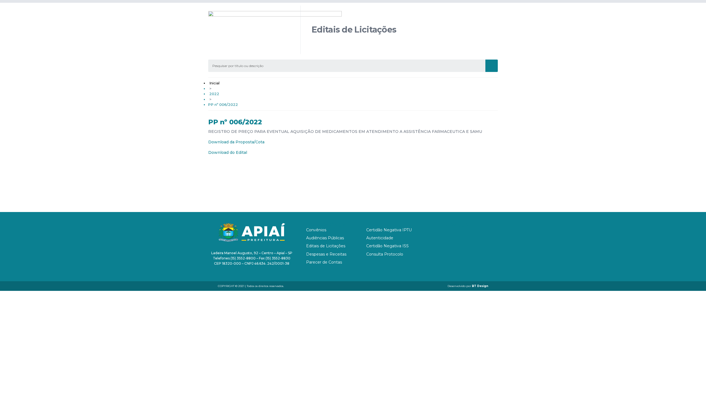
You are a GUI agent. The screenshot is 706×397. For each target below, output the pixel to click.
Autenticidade (379, 237)
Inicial (214, 83)
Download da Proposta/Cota (236, 142)
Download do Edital (227, 152)
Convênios (316, 229)
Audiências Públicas (325, 237)
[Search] (491, 66)
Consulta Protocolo (384, 254)
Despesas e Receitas (326, 254)
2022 (214, 94)
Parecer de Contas (324, 262)
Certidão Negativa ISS (387, 245)
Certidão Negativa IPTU (389, 229)
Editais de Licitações (325, 245)
